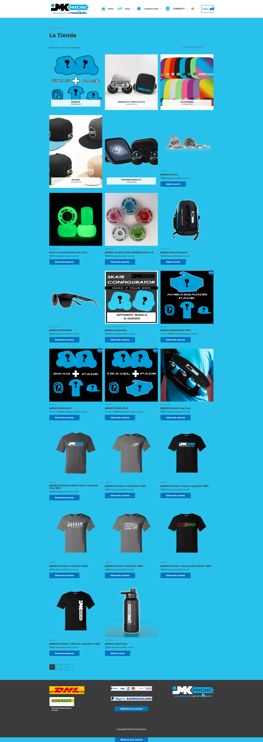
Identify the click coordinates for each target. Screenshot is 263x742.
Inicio (51, 28)
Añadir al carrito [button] (173, 184)
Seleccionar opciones (64, 262)
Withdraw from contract (131, 708)
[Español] (193, 8)
